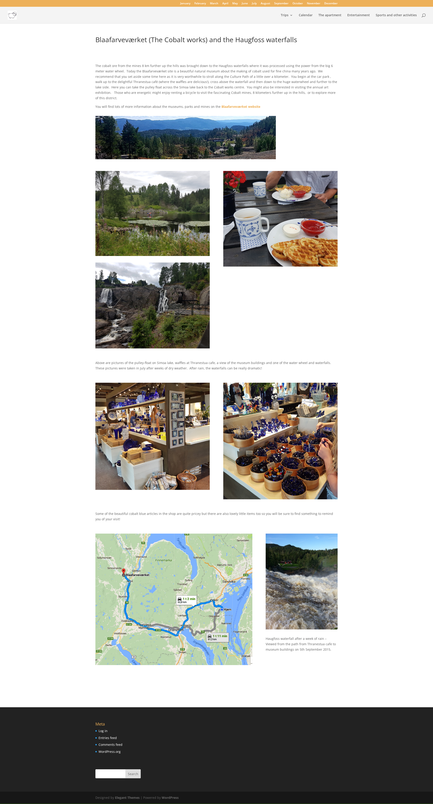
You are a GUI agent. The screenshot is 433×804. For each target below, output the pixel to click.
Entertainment (358, 15)
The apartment (329, 15)
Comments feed (110, 744)
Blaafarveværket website (240, 106)
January (185, 3)
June (245, 3)
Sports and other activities (396, 15)
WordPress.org (110, 751)
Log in (103, 731)
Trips (284, 15)
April (225, 3)
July (254, 3)
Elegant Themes (127, 797)
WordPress (170, 797)
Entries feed (108, 738)
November (313, 3)
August (265, 3)
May (235, 3)
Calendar (306, 15)
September (281, 3)
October (298, 3)
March (214, 3)
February (200, 3)
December (331, 3)
